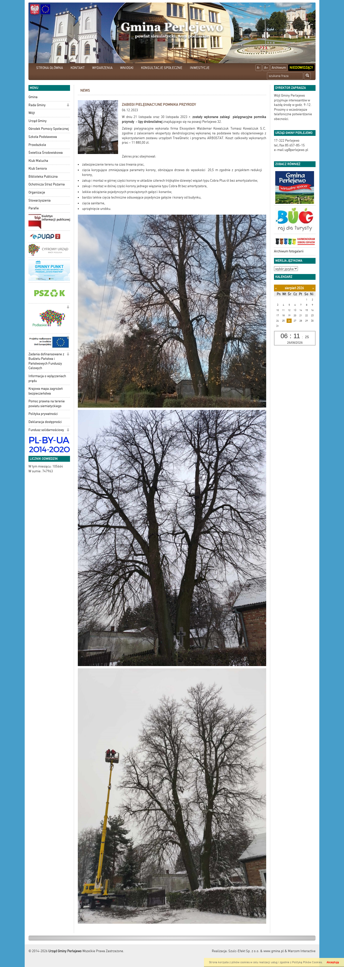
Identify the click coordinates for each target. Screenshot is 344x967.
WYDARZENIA (102, 68)
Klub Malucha (38, 161)
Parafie (33, 208)
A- (258, 67)
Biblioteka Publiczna (43, 176)
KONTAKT (78, 68)
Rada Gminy (37, 105)
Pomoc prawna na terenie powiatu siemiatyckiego (46, 403)
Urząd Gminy (37, 121)
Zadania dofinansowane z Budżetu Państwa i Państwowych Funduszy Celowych (46, 361)
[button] (68, 105)
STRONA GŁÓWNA (49, 68)
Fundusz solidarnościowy (46, 430)
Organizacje (36, 192)
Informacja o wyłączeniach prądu (47, 378)
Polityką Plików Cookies (307, 962)
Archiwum (279, 67)
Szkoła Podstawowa (42, 137)
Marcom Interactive (302, 951)
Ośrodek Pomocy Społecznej (48, 129)
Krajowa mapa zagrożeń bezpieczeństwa (45, 391)
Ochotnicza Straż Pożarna (46, 184)
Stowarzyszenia (39, 200)
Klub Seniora (37, 168)
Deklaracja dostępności (45, 422)
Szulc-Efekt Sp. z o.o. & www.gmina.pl (256, 951)
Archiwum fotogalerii (288, 251)
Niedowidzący (301, 67)
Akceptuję (333, 962)
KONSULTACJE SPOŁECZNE (161, 68)
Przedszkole (37, 145)
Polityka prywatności (43, 414)
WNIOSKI (126, 68)
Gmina (33, 97)
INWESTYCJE (200, 68)
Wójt (31, 113)
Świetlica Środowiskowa (45, 152)
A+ (266, 67)
